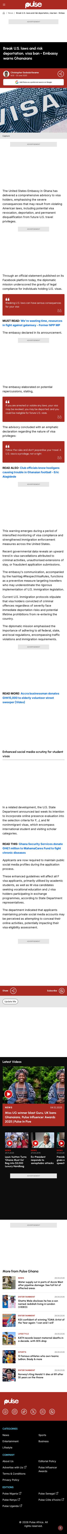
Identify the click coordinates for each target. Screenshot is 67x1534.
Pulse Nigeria (10, 1493)
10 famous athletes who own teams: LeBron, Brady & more (38, 1358)
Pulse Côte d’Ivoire (49, 1499)
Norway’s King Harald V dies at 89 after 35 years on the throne (40, 1376)
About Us (7, 1461)
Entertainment (26, 1297)
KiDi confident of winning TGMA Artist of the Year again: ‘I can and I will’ (41, 1321)
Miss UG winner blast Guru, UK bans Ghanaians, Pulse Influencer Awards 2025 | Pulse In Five (30, 1117)
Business (43, 1441)
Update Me (10, 1001)
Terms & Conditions (13, 1473)
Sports (22, 1352)
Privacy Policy (10, 1479)
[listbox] (35, 1151)
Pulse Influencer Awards (47, 1469)
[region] (33, 1151)
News (10, 13)
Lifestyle (23, 1334)
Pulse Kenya (9, 1499)
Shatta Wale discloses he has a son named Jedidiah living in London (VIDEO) (38, 1304)
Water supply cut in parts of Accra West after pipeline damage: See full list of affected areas (40, 1285)
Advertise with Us (12, 1467)
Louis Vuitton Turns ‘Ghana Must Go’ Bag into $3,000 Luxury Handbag (15, 1161)
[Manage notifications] (60, 1527)
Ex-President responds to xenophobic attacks (42, 1160)
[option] (16, 1151)
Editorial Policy (47, 1461)
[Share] (61, 74)
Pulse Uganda (10, 1506)
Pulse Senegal (46, 1493)
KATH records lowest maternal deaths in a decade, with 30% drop (40, 1339)
